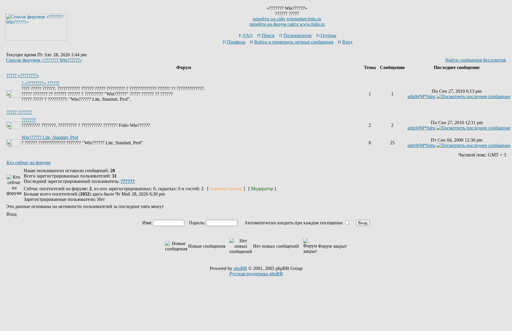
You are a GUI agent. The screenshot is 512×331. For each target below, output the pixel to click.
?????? (128, 181)
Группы (328, 35)
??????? (28, 119)
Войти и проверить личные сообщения (293, 41)
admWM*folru (421, 96)
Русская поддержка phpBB (256, 273)
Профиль (236, 41)
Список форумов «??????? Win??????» (44, 60)
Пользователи (298, 35)
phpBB (240, 268)
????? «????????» (22, 75)
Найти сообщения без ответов (475, 60)
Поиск (268, 35)
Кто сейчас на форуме (29, 162)
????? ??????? (19, 112)
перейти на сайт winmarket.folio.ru (287, 18)
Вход (347, 41)
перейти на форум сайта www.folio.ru (287, 24)
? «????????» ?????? (40, 83)
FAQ (248, 35)
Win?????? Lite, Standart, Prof (49, 137)
